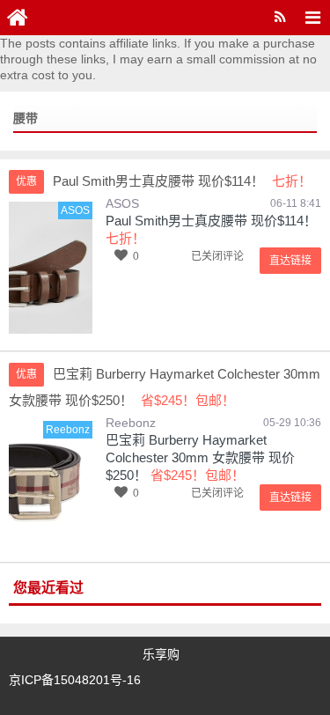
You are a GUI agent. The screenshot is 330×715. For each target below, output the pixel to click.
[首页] (17, 17)
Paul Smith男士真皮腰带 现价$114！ (211, 220)
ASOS (122, 203)
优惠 (26, 181)
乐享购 (161, 654)
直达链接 (290, 260)
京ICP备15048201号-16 (75, 680)
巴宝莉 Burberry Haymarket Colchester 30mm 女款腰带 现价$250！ (200, 457)
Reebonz (131, 423)
